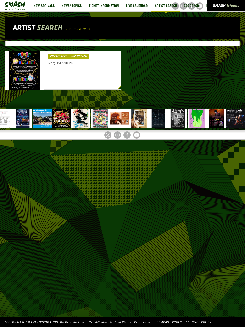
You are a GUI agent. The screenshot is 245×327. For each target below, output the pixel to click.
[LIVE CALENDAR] (136, 5)
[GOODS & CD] (191, 5)
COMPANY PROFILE (170, 322)
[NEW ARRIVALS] (44, 5)
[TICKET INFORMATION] (103, 5)
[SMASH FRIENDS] (226, 6)
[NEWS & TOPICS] (71, 5)
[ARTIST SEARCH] (165, 5)
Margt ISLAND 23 (60, 63)
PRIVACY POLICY (199, 322)
